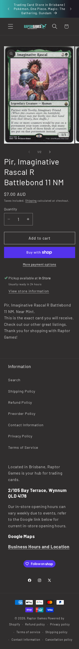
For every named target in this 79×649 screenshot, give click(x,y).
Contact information (26, 639)
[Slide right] (49, 151)
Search (14, 380)
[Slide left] (29, 151)
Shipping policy (56, 632)
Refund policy (35, 624)
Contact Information (26, 425)
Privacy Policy (20, 436)
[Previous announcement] (8, 8)
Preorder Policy (21, 413)
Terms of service (28, 632)
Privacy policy (60, 624)
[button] (10, 26)
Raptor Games (37, 618)
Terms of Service (23, 447)
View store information (29, 291)
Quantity (10, 209)
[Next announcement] (70, 8)
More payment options (39, 264)
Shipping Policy (21, 391)
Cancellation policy (59, 639)
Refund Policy (20, 402)
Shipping (31, 200)
